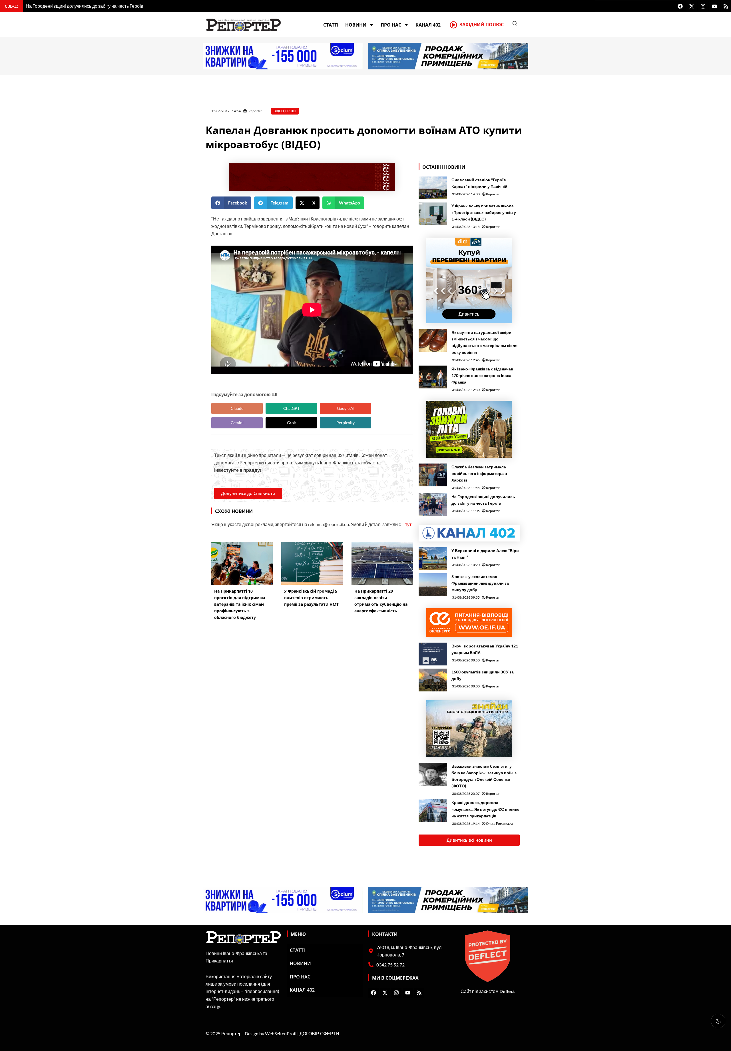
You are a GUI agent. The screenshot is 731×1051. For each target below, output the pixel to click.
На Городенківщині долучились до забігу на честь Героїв (483, 500)
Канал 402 (428, 25)
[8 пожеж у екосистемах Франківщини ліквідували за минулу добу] (433, 584)
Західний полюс (481, 24)
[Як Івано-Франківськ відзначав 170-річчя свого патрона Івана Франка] (433, 377)
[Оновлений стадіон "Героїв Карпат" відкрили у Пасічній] (433, 187)
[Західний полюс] (453, 25)
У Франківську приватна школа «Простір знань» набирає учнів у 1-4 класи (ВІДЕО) (483, 212)
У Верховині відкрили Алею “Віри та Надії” (485, 553)
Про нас (391, 25)
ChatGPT (291, 408)
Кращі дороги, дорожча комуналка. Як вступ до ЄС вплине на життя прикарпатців (485, 809)
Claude (237, 408)
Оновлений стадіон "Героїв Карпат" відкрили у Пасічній (479, 183)
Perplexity (345, 422)
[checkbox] (718, 1021)
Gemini (237, 422)
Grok (291, 422)
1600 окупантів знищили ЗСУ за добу (482, 675)
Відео (279, 111)
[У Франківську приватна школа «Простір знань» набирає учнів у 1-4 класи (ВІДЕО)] (433, 213)
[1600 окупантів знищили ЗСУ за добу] (433, 680)
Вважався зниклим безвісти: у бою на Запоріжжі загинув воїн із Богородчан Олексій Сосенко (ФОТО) (484, 776)
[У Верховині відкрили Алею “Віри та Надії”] (433, 558)
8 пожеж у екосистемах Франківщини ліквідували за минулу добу (480, 583)
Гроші (290, 111)
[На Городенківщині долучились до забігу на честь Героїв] (433, 504)
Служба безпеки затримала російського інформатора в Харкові (479, 473)
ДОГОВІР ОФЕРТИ (319, 1033)
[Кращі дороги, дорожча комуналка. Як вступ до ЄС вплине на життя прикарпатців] (433, 810)
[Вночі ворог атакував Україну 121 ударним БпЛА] (433, 654)
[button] (231, 202)
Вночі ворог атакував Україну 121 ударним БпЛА (484, 649)
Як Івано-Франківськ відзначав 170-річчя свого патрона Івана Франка (482, 375)
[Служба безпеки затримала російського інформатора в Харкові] (433, 475)
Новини (355, 25)
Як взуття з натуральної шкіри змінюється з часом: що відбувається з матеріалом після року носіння (484, 342)
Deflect (507, 991)
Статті (330, 25)
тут (408, 524)
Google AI (345, 408)
